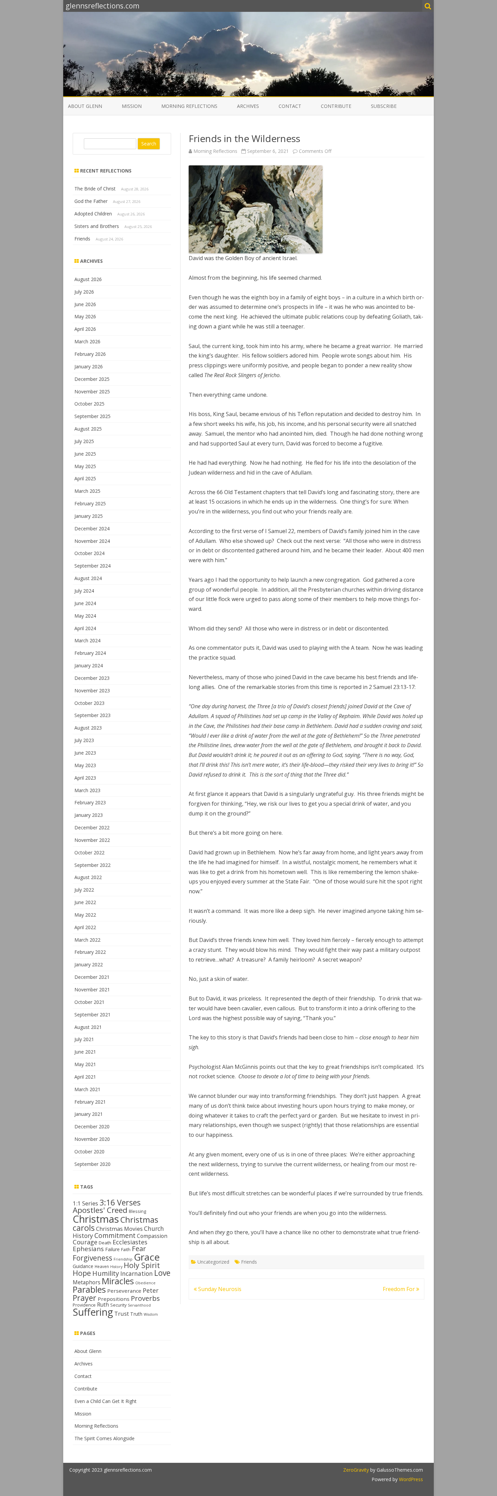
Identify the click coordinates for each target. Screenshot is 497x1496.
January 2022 (88, 964)
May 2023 (85, 765)
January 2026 (88, 366)
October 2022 (89, 852)
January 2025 (88, 516)
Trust (121, 1313)
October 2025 (89, 403)
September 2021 (92, 1014)
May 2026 (85, 316)
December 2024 (92, 528)
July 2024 (84, 591)
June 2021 (85, 1052)
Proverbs (145, 1298)
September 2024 (92, 565)
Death (105, 1243)
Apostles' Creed (100, 1210)
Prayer (84, 1297)
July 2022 (84, 890)
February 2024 (90, 653)
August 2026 (88, 279)
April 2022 (85, 927)
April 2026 (85, 329)
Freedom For (399, 1289)
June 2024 (85, 603)
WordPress (410, 1479)
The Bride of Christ (95, 188)
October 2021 (89, 1002)
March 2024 (87, 640)
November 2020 (92, 1139)
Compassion (152, 1236)
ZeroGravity (356, 1470)
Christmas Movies (119, 1229)
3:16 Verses (120, 1202)
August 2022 (88, 877)
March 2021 (87, 1089)
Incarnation (136, 1273)
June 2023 (85, 753)
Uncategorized (213, 1262)
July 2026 (84, 292)
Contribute (336, 106)
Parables (89, 1289)
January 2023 (88, 815)
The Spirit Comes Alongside (104, 1438)
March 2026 (87, 341)
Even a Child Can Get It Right (105, 1401)
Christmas (96, 1219)
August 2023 (88, 727)
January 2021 (88, 1114)
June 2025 (85, 454)
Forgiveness (92, 1258)
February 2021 (90, 1102)
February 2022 (90, 952)
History (116, 1266)
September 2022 (92, 865)
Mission (132, 106)
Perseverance (124, 1290)
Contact (290, 106)
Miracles (118, 1281)
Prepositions (113, 1298)
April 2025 (85, 478)
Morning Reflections (189, 106)
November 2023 (92, 690)
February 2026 (90, 354)
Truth (136, 1314)
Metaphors (86, 1282)
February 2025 (90, 503)
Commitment (115, 1235)
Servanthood (139, 1305)
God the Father (91, 201)
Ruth (103, 1304)
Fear (139, 1248)
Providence (84, 1305)
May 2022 (85, 915)
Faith (126, 1249)
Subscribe (384, 106)
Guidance (83, 1266)
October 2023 (89, 703)
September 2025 (92, 416)
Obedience (145, 1283)
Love (162, 1272)
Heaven (102, 1266)
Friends (249, 1262)
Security (118, 1305)
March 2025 (87, 491)
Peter (151, 1290)
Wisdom (151, 1314)
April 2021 (85, 1077)
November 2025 (92, 391)
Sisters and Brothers (96, 226)
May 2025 (85, 466)
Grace (147, 1256)
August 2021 (88, 1027)
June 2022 (85, 902)
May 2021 (85, 1064)
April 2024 (85, 628)
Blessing (137, 1211)
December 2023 (92, 678)
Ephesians (88, 1248)
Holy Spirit (142, 1265)
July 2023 (84, 740)
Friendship (123, 1259)
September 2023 (92, 715)
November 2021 (92, 989)
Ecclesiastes (130, 1242)
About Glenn (85, 106)
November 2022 (92, 840)
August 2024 (88, 578)
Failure (112, 1249)
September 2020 (92, 1164)
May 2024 (85, 616)
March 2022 (87, 940)
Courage (85, 1242)
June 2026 (85, 304)
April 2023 (85, 778)
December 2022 (92, 827)
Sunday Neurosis (219, 1289)
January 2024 (88, 665)
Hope (82, 1273)
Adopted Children (93, 213)
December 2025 (92, 379)
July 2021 (84, 1039)
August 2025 (88, 428)
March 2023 (87, 790)
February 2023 (90, 802)
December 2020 (92, 1126)
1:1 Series (85, 1203)
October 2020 (89, 1151)
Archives (248, 106)
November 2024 (92, 541)
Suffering (93, 1312)
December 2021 (92, 977)
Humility (105, 1273)
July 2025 (84, 441)
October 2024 (89, 553)
